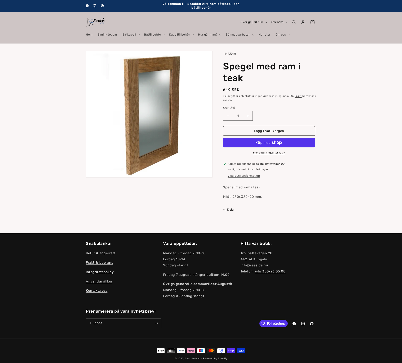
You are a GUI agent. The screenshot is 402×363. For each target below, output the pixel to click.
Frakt (298, 96)
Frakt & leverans (99, 263)
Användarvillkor (99, 281)
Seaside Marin (193, 358)
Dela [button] (230, 209)
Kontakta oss (96, 291)
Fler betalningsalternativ (269, 152)
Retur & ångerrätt (100, 253)
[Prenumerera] (156, 323)
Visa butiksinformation (244, 176)
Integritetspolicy (100, 272)
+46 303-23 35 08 (270, 271)
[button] (131, 34)
